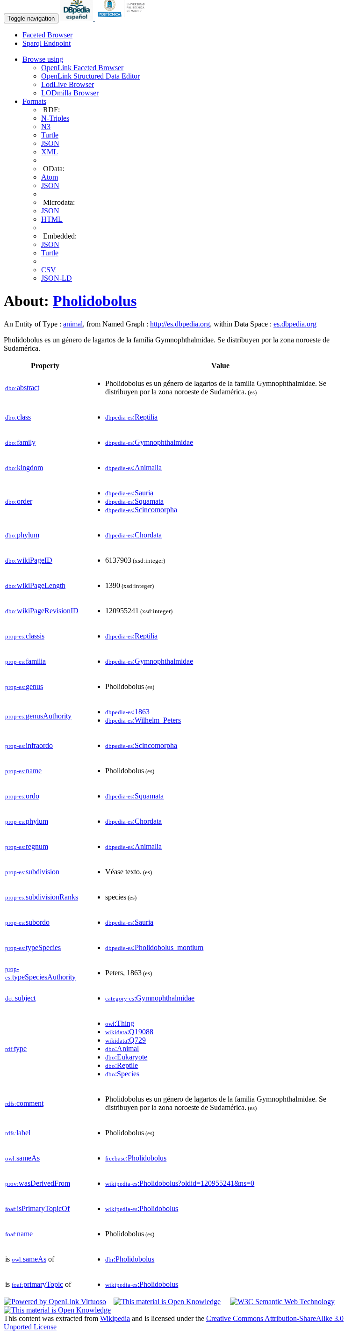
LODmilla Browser (70, 93)
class (18, 417)
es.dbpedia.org (294, 324)
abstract (22, 388)
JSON (50, 143)
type (16, 1048)
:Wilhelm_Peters (143, 720)
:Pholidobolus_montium (154, 947)
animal (73, 324)
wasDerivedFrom (37, 1183)
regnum (26, 846)
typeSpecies (33, 947)
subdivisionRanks (41, 897)
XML (49, 152)
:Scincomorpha (141, 510)
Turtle (49, 135)
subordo (27, 922)
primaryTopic (37, 1284)
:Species (122, 1074)
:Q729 (125, 1040)
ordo (22, 796)
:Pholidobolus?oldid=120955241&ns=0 (179, 1183)
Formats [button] (34, 101)
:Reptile (121, 1065)
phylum (22, 535)
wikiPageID (28, 560)
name (23, 771)
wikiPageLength (35, 585)
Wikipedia (115, 1318)
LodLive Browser (67, 84)
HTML (52, 219)
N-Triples (55, 118)
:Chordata (133, 535)
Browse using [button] (42, 59)
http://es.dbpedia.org (180, 324)
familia (25, 661)
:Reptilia (131, 417)
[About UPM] (123, 18)
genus (24, 686)
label (17, 1133)
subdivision (32, 872)
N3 (45, 127)
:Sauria (129, 493)
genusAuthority (38, 716)
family (20, 442)
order (18, 501)
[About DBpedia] (77, 18)
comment (24, 1103)
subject (20, 998)
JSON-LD (56, 278)
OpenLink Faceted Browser (82, 68)
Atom (49, 177)
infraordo (29, 745)
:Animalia (133, 468)
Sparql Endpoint (46, 43)
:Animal (122, 1048)
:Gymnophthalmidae (149, 442)
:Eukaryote (126, 1057)
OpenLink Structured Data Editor (90, 76)
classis (24, 636)
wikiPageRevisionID (42, 611)
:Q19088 (129, 1032)
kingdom (24, 468)
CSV (48, 270)
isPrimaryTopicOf (37, 1208)
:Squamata (134, 501)
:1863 (127, 712)
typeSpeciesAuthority (40, 973)
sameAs (22, 1158)
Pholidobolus (94, 300)
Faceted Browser (47, 35)
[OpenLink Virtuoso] (55, 1302)
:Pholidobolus (135, 1158)
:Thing (119, 1023)
